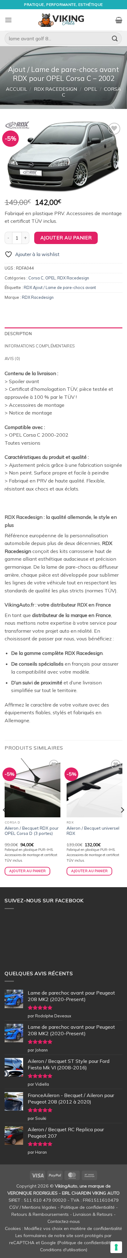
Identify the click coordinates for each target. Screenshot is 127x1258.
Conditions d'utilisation (63, 1249)
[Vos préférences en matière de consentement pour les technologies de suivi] (116, 1247)
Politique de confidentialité (88, 1207)
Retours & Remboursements (40, 1214)
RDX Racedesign (55, 89)
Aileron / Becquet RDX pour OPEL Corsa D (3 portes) (32, 830)
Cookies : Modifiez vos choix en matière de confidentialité (63, 1228)
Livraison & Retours (93, 1214)
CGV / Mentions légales (32, 1207)
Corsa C (35, 277)
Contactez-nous (63, 1221)
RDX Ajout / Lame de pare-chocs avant (60, 287)
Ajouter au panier (66, 237)
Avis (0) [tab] (12, 358)
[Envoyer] (115, 38)
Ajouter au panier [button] (27, 871)
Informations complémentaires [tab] (40, 345)
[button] (8, 19)
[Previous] (5, 822)
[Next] (122, 822)
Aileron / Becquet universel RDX (93, 830)
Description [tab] (18, 333)
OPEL (90, 89)
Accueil (16, 89)
